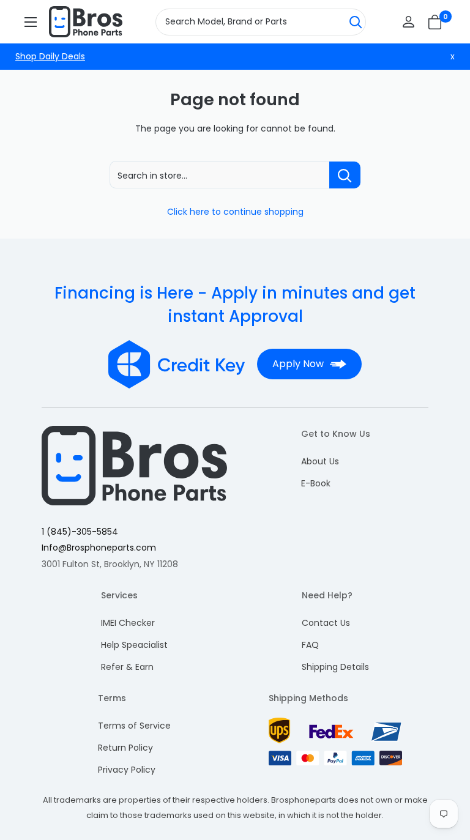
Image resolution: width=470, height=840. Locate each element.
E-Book (315, 483)
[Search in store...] (344, 175)
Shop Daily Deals (50, 56)
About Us (320, 461)
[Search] (355, 22)
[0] (435, 22)
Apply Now (298, 364)
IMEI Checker (128, 623)
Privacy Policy (126, 770)
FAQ (310, 645)
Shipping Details (335, 667)
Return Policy (125, 748)
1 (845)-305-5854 (80, 532)
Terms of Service (134, 725)
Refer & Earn (127, 667)
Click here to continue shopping (235, 212)
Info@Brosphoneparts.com (99, 547)
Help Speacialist (134, 645)
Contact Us (326, 623)
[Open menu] (30, 22)
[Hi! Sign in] (408, 21)
